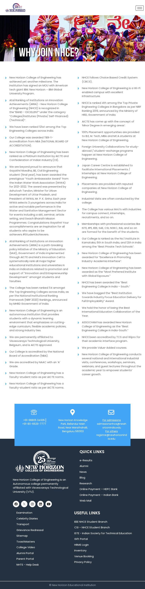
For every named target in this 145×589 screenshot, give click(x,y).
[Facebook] (16, 504)
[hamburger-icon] (140, 8)
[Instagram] (32, 504)
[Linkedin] (40, 504)
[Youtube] (48, 504)
